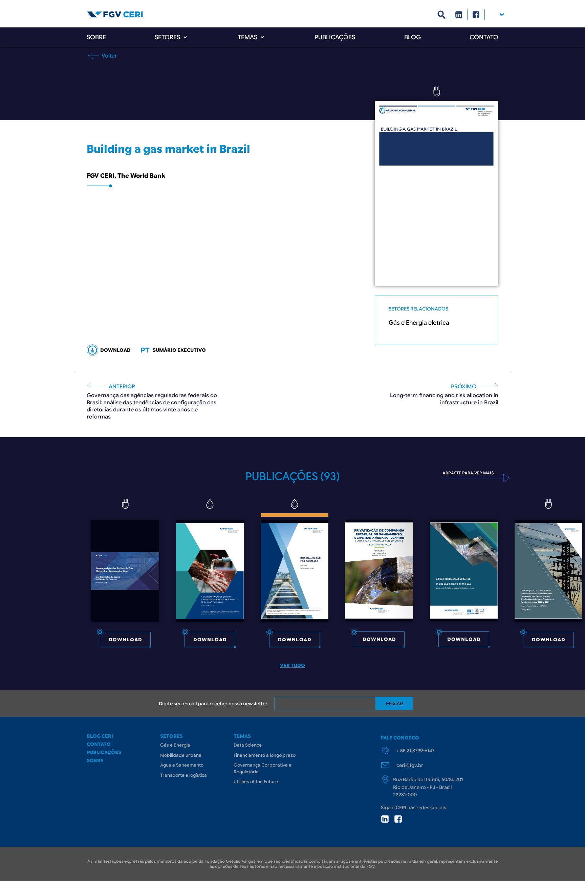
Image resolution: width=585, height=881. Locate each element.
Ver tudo (292, 665)
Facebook (476, 14)
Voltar (108, 55)
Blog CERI (100, 736)
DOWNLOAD (115, 350)
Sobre (96, 37)
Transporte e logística (183, 775)
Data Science (248, 745)
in (385, 819)
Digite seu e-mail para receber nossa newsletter (213, 703)
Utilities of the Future (256, 782)
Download (125, 640)
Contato (484, 37)
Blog (412, 37)
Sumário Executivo (179, 350)
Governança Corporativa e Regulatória (262, 768)
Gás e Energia (175, 745)
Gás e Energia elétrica (419, 322)
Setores (167, 37)
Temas (247, 37)
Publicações (335, 37)
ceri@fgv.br (409, 765)
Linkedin (459, 14)
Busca (441, 14)
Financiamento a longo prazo (265, 755)
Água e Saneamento (181, 765)
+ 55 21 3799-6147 (415, 751)
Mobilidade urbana (180, 755)
